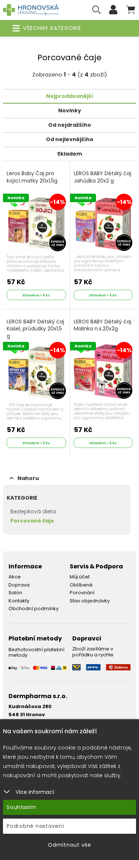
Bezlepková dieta (33, 511)
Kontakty (19, 600)
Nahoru (28, 478)
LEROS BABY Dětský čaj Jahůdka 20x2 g (102, 177)
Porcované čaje (32, 520)
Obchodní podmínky (34, 608)
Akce (15, 576)
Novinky (69, 110)
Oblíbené (81, 584)
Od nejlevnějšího (69, 139)
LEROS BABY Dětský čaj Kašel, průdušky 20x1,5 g (35, 329)
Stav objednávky (90, 600)
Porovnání (82, 592)
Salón (15, 592)
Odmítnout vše (69, 845)
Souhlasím (21, 807)
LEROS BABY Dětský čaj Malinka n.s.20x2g (102, 325)
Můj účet (80, 576)
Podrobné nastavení (35, 826)
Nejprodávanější (69, 96)
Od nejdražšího (69, 125)
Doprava (19, 584)
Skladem (69, 153)
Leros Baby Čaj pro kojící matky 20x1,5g (32, 177)
